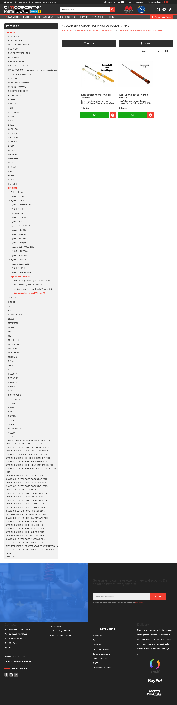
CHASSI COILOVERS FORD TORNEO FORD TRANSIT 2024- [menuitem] (30, 551)
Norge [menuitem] (111, 17)
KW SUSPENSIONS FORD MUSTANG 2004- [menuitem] (25, 532)
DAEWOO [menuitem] (12, 154)
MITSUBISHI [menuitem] (13, 344)
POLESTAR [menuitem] (13, 374)
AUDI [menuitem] (10, 108)
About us (97, 645)
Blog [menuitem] (37, 17)
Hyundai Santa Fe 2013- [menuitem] (21, 239)
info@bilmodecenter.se (21, 661)
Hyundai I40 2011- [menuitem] (19, 217)
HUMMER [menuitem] (12, 184)
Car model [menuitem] (14, 17)
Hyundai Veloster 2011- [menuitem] (21, 276)
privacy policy (139, 602)
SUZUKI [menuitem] (11, 412)
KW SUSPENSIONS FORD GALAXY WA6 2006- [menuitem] (26, 514)
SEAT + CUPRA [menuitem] (15, 399)
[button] (164, 9)
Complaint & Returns (102, 668)
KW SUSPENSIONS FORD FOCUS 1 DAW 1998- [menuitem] (27, 451)
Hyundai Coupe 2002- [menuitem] (20, 264)
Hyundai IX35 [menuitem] (17, 222)
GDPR (95, 663)
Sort (147, 43)
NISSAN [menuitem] (11, 361)
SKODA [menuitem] (11, 403)
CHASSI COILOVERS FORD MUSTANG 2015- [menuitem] (26, 539)
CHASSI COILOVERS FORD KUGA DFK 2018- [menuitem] (26, 511)
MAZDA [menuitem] (11, 327)
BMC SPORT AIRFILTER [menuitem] (19, 53)
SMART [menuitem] (11, 408)
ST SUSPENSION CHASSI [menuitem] (19, 74)
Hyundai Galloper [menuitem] (18, 243)
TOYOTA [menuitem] (12, 424)
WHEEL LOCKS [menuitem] (15, 40)
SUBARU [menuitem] (12, 416)
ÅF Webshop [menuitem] (98, 17)
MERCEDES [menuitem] (13, 340)
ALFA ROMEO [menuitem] (14, 95)
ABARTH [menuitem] (12, 104)
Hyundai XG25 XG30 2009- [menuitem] (23, 247)
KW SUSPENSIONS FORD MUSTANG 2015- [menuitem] (25, 536)
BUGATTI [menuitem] (12, 125)
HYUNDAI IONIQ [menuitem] (18, 268)
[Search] (112, 9)
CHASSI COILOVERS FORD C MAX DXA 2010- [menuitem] (26, 493)
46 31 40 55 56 (19, 657)
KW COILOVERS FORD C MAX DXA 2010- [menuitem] (24, 490)
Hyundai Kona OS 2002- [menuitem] (21, 260)
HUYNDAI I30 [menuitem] (17, 213)
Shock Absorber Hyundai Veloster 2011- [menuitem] (30, 293)
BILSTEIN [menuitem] (12, 79)
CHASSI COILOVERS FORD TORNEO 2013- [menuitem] (25, 543)
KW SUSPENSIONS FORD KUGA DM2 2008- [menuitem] (25, 504)
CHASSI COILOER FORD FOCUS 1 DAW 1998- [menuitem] (26, 454)
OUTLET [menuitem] (27, 17)
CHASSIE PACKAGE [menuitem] (17, 87)
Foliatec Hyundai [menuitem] (18, 192)
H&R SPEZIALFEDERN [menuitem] (18, 66)
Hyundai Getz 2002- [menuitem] (19, 255)
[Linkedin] (16, 675)
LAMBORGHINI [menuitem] (15, 315)
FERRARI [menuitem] (12, 167)
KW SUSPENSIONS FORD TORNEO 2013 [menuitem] (24, 525)
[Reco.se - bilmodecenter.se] (141, 9)
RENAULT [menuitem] (12, 387)
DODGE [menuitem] (11, 163)
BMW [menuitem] (10, 121)
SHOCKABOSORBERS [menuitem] (18, 91)
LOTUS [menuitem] (11, 332)
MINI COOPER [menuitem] (14, 353)
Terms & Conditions (101, 654)
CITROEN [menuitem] (12, 142)
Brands (96, 640)
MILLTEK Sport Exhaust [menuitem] (18, 45)
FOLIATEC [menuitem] (13, 49)
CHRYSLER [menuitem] (13, 138)
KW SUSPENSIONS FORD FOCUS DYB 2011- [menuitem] (26, 476)
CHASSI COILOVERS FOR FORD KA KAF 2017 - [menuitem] (27, 447)
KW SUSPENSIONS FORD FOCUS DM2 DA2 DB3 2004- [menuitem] (30, 465)
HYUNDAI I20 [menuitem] (17, 209)
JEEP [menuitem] (10, 306)
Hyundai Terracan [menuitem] (18, 234)
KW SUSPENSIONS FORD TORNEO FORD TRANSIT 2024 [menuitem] (32, 546)
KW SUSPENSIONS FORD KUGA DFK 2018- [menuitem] (25, 507)
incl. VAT (165, 2)
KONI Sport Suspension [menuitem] (18, 83)
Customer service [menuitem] (67, 17)
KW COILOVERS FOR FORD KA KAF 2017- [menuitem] (25, 444)
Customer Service (101, 649)
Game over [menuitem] (11, 557)
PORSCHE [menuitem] (13, 378)
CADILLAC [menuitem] (13, 129)
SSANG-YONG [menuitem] (14, 395)
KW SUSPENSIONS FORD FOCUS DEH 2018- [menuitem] (26, 483)
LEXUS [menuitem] (11, 319)
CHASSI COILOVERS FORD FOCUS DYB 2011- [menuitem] (27, 479)
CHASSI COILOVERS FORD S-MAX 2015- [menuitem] (24, 521)
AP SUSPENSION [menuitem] (16, 62)
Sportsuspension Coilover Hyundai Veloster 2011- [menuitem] (33, 289)
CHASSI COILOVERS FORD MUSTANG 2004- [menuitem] (26, 528)
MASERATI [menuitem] (13, 323)
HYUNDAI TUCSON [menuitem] (19, 251)
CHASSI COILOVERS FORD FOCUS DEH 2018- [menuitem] (27, 486)
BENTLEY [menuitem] (12, 116)
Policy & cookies (100, 658)
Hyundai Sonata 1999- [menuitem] (20, 226)
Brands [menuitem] (84, 17)
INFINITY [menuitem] (12, 302)
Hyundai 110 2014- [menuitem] (19, 201)
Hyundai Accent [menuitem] (17, 196)
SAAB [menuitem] (10, 391)
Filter (91, 43)
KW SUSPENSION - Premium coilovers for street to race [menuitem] (32, 70)
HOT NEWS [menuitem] (13, 36)
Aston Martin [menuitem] (13, 112)
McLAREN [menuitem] (12, 349)
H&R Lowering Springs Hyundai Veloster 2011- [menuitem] (31, 280)
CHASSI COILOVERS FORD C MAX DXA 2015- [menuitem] (26, 500)
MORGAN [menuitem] (12, 357)
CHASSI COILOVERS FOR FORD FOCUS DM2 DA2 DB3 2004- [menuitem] (31, 470)
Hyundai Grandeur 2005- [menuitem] (22, 205)
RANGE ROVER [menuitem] (15, 382)
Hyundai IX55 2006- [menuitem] (19, 230)
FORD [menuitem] (11, 175)
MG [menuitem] (9, 336)
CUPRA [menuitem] (11, 150)
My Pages (97, 636)
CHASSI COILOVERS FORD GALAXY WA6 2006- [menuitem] (27, 518)
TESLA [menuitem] (11, 420)
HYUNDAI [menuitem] (12, 188)
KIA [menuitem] (9, 311)
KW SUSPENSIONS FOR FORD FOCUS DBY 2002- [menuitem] (28, 458)
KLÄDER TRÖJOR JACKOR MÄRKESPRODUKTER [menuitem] (28, 440)
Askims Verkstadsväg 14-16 (16, 638)
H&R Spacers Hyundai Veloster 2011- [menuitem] (28, 285)
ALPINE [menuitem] (11, 100)
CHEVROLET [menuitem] (14, 133)
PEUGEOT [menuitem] (13, 370)
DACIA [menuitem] (11, 146)
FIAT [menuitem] (10, 171)
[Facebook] (6, 675)
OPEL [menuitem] (10, 365)
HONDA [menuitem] (11, 180)
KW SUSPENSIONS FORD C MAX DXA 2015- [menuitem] (25, 497)
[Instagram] (11, 675)
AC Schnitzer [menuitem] (13, 57)
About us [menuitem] (48, 17)
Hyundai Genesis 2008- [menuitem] (21, 272)
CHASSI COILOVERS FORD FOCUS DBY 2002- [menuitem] (27, 461)
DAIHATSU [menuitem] (13, 159)
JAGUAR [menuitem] (12, 298)
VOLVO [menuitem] (11, 433)
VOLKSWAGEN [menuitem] (15, 429)
